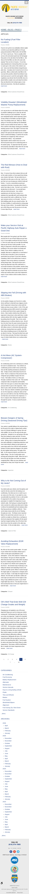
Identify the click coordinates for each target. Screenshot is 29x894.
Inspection (10, 470)
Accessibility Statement (11, 892)
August (7, 748)
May (6, 756)
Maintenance (7, 685)
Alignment (6, 705)
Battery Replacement (9, 679)
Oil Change (11, 654)
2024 (4, 768)
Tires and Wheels (8, 695)
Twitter (18, 851)
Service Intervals (8, 687)
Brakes (10, 345)
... (14, 662)
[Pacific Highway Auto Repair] (15, 8)
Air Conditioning (12, 407)
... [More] (3, 713)
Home (3, 30)
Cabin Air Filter (12, 530)
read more (4, 86)
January (7, 733)
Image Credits (14, 887)
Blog (10, 30)
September (8, 746)
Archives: (5, 719)
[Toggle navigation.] (26, 2)
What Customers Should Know (16, 91)
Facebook (11, 851)
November (8, 741)
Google (14, 851)
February (8, 730)
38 (18, 662)
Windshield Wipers (9, 702)
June (6, 753)
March (7, 728)
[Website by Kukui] (14, 885)
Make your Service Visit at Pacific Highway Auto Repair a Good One (13, 228)
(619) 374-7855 (15, 844)
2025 (4, 735)
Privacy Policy (20, 892)
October (7, 743)
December (8, 738)
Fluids (5, 692)
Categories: (6, 670)
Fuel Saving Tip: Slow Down (12, 707)
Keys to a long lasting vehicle (12, 690)
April (6, 725)
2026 (4, 723)
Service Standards (8, 710)
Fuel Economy (7, 677)
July (6, 751)
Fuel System (7, 700)
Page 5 (18, 30)
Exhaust (10, 591)
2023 (4, 801)
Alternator (6, 682)
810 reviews (18, 18)
